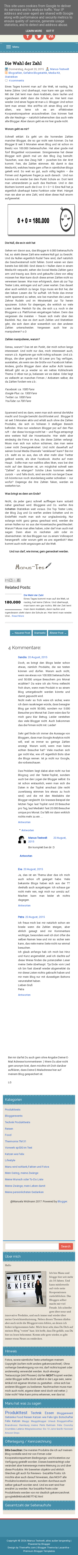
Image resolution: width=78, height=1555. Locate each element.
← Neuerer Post (20, 632)
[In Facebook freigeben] (19, 580)
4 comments (16, 80)
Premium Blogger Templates (39, 1551)
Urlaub (51, 1421)
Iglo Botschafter (63, 1417)
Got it (50, 30)
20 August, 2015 (37, 657)
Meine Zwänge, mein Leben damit (25, 1185)
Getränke (10, 1417)
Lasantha (63, 1547)
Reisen (9, 1128)
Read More (18, 615)
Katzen (16, 1421)
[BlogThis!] (11, 580)
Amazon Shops (12, 1433)
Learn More (34, 30)
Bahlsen (51, 1425)
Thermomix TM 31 (15, 1141)
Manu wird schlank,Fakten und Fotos (27, 1166)
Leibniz (20, 1428)
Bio (44, 1429)
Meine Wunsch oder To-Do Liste (24, 1179)
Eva (20, 869)
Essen (49, 1413)
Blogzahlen (15, 72)
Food (8, 1134)
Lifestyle (10, 1160)
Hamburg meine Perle (32, 1425)
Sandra (22, 657)
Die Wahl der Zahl (23, 63)
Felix (7, 1421)
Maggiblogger (38, 1421)
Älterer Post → (58, 632)
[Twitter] (39, 35)
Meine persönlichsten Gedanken (24, 1192)
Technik (36, 1413)
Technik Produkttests (17, 1122)
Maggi (25, 1421)
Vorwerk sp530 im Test (18, 1147)
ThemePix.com (27, 1547)
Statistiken (11, 76)
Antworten (24, 822)
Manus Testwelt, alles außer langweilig (48, 1540)
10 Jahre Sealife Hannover (60, 1429)
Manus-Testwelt (59, 69)
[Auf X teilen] (15, 580)
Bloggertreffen (65, 1421)
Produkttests (12, 1109)
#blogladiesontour (33, 1429)
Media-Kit (54, 72)
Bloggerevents (13, 1115)
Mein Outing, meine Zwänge (21, 1173)
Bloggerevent (65, 1413)
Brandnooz (11, 1425)
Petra (21, 916)
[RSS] (50, 35)
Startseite (40, 632)
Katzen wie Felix (14, 1154)
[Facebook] (27, 35)
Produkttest (16, 1412)
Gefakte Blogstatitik (35, 72)
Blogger (62, 1201)
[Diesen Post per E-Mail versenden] (7, 580)
